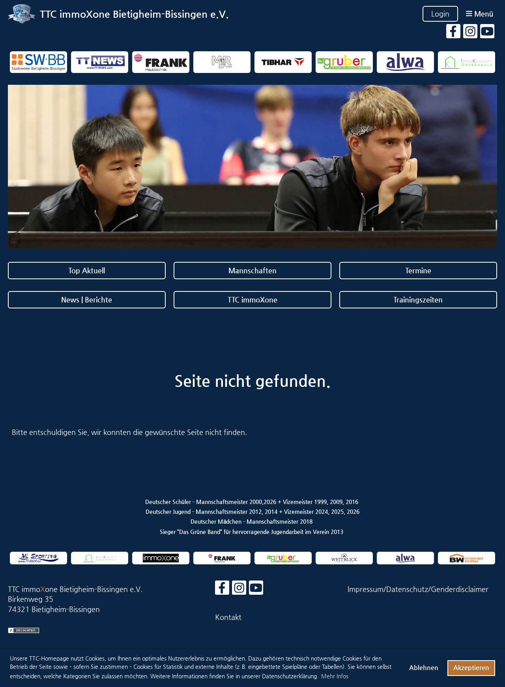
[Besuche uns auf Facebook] (453, 33)
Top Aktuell (86, 270)
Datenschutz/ (408, 589)
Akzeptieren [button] (471, 667)
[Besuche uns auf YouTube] (487, 33)
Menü (482, 13)
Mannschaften (252, 270)
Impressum (365, 589)
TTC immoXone (252, 299)
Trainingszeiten (418, 299)
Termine (418, 270)
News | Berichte (86, 299)
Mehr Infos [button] (334, 676)
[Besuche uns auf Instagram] (470, 33)
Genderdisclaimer (459, 589)
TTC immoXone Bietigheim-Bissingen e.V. (134, 14)
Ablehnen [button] (423, 667)
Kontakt (228, 617)
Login (440, 13)
